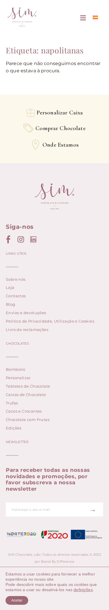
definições (83, 589)
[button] (83, 18)
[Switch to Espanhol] (95, 17)
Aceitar (16, 600)
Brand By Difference (58, 561)
